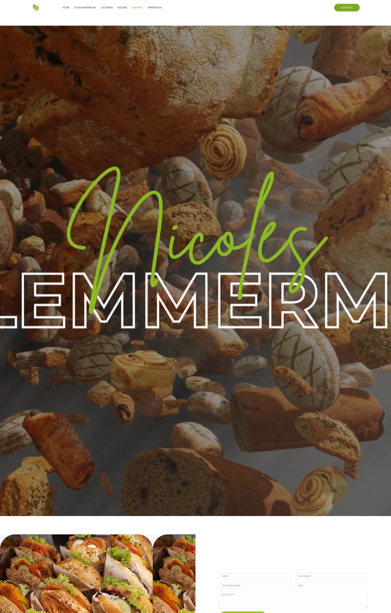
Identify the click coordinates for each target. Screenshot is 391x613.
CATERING (107, 7)
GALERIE (122, 7)
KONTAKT (137, 7)
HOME (66, 7)
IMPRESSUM (154, 7)
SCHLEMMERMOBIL (85, 7)
